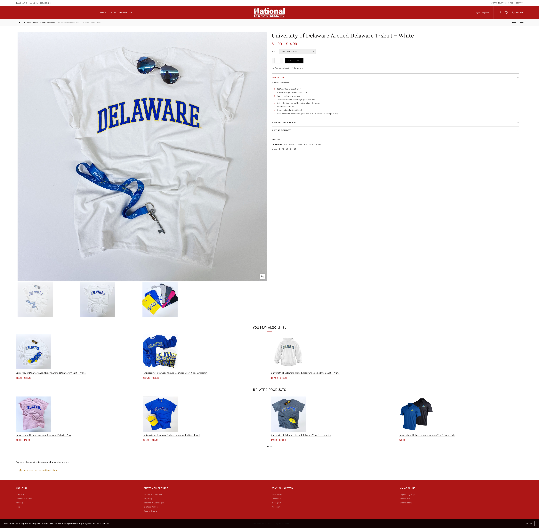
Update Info (405, 499)
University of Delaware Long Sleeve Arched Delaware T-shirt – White (51, 373)
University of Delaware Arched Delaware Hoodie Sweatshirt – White (305, 373)
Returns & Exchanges (154, 503)
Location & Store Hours (502, 3)
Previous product (514, 23)
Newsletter (125, 12)
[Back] (17, 23)
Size (274, 51)
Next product (521, 23)
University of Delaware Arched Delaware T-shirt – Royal (171, 435)
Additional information (284, 122)
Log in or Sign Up (407, 494)
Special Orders (150, 511)
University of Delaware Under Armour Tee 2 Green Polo (427, 435)
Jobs (18, 507)
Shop (112, 12)
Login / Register (482, 13)
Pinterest (276, 507)
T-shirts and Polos (47, 23)
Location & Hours (24, 499)
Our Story (20, 494)
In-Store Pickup (151, 507)
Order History (406, 503)
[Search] (500, 12)
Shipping (519, 3)
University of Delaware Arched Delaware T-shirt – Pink (43, 435)
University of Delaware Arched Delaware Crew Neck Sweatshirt (175, 373)
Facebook (276, 499)
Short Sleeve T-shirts (292, 144)
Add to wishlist (282, 68)
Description (278, 77)
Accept (529, 523)
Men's (35, 23)
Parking (19, 503)
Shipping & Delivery (281, 130)
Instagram (276, 503)
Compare (298, 68)
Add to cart (294, 60)
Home (103, 12)
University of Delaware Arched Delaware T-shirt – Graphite (301, 435)
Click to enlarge (262, 276)
